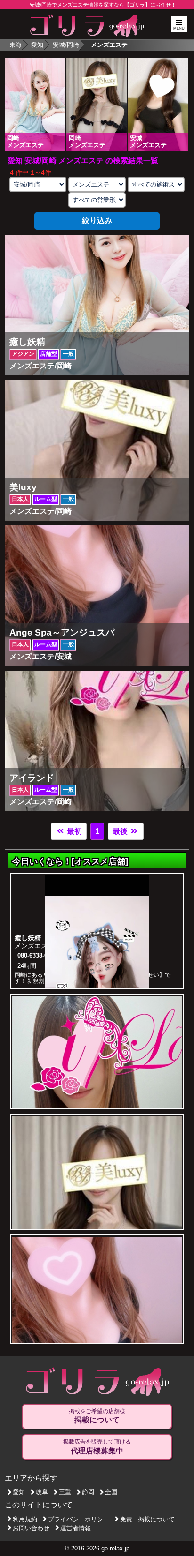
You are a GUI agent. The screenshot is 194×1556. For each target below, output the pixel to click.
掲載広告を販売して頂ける (97, 1446)
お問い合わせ (31, 1528)
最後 (121, 831)
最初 (73, 831)
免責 (126, 1519)
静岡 (88, 1492)
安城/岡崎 (66, 44)
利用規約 (25, 1519)
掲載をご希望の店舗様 (97, 1416)
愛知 (37, 44)
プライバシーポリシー (78, 1519)
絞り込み (97, 220)
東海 (15, 44)
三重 (65, 1492)
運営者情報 (75, 1528)
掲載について (156, 1519)
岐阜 (42, 1492)
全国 (111, 1492)
